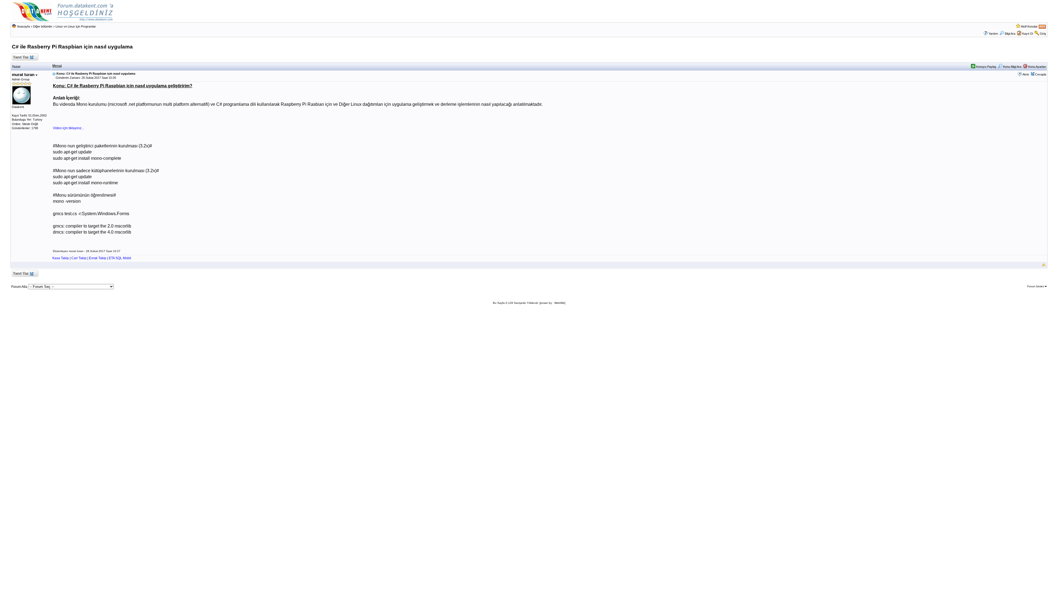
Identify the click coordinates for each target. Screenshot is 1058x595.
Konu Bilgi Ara (1011, 66)
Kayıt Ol (1027, 33)
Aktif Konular (1029, 26)
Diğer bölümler (42, 26)
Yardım (993, 33)
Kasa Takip (60, 258)
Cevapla (1040, 74)
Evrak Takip (97, 258)
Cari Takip (79, 258)
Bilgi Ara (1010, 33)
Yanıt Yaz (21, 57)
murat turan (24, 74)
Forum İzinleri (1036, 286)
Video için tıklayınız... (68, 128)
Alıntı (1025, 74)
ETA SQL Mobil (120, 258)
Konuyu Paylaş (985, 66)
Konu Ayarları (1036, 66)
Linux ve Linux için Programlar (76, 26)
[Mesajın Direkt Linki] (54, 73)
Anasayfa (23, 26)
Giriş (1043, 33)
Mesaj (57, 66)
